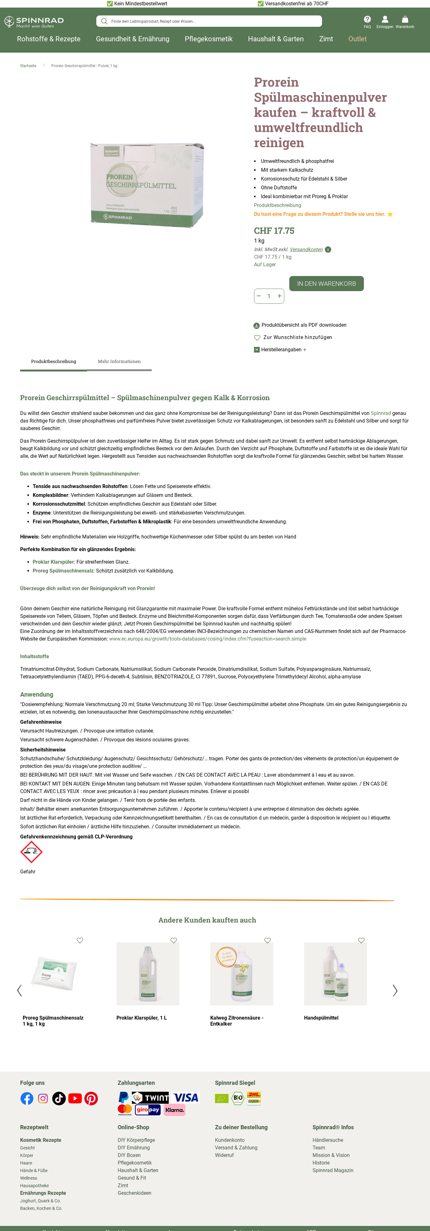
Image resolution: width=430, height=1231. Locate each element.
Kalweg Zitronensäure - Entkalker (236, 1021)
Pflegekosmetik (209, 39)
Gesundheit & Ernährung (132, 39)
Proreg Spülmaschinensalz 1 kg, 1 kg (53, 1021)
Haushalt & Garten (276, 39)
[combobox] (209, 21)
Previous (20, 990)
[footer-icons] (27, 1099)
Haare (26, 1162)
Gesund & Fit (132, 1178)
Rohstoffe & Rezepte (49, 39)
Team (319, 1148)
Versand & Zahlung (236, 1148)
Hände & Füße (34, 1170)
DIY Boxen (129, 1155)
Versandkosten (306, 249)
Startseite (28, 66)
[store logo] (34, 22)
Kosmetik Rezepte (40, 1140)
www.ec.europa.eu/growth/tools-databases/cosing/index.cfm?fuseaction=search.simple (207, 639)
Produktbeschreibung (277, 205)
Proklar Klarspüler (53, 562)
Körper (26, 1155)
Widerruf (224, 1155)
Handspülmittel (321, 1018)
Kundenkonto (230, 1140)
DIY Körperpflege (136, 1140)
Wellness (28, 1178)
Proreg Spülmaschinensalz (63, 571)
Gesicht (27, 1147)
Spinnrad (381, 413)
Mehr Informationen (119, 361)
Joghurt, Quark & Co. (40, 1200)
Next (394, 990)
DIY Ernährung (134, 1148)
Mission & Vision (331, 1155)
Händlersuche (328, 1140)
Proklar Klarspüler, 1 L (141, 1018)
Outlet (357, 39)
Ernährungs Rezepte (43, 1193)
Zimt (326, 39)
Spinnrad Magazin (333, 1170)
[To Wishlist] (80, 940)
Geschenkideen (134, 1193)
